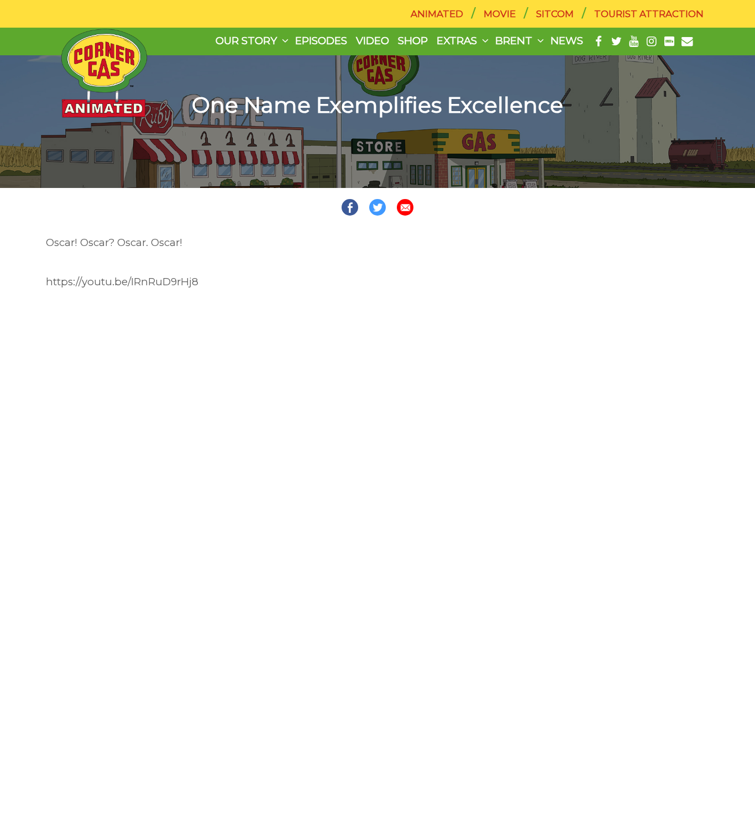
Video (372, 40)
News (566, 40)
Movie (500, 13)
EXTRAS (457, 40)
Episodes (321, 40)
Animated (437, 13)
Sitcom (555, 13)
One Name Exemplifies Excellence (377, 105)
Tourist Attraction (649, 13)
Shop (413, 40)
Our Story (246, 40)
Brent (513, 40)
